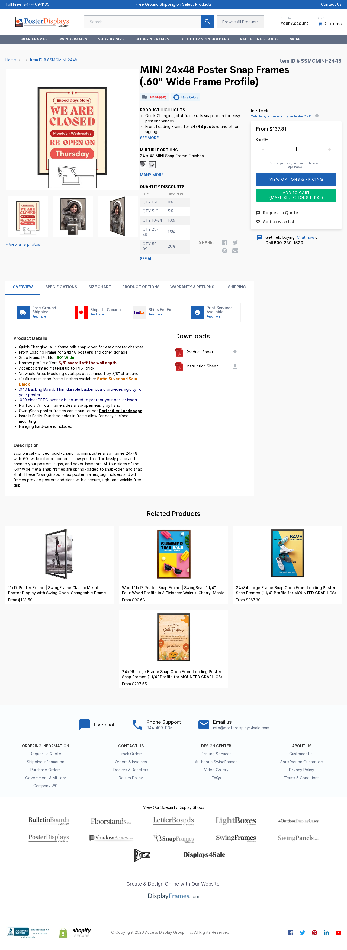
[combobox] (149, 21)
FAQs (216, 778)
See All (147, 259)
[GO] (207, 21)
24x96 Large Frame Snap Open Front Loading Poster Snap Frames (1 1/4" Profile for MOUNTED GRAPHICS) (172, 674)
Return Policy (131, 778)
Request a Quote (45, 754)
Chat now (305, 237)
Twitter (302, 932)
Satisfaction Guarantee (301, 762)
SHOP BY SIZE (111, 39)
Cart (321, 18)
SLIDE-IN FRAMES (152, 39)
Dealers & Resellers (130, 770)
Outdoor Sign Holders (204, 39)
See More (149, 138)
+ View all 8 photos (22, 244)
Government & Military (45, 778)
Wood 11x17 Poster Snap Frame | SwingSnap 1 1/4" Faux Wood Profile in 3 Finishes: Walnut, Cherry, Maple (173, 590)
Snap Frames (34, 39)
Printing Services (216, 754)
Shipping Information (45, 762)
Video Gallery (216, 770)
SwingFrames (73, 39)
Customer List (301, 754)
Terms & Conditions (301, 778)
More (295, 39)
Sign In (285, 18)
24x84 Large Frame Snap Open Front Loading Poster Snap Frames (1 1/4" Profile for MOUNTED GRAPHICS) (286, 590)
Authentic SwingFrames (216, 762)
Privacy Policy (301, 770)
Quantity (262, 139)
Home (10, 60)
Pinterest (314, 932)
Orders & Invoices (131, 762)
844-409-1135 (36, 4)
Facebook (290, 932)
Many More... (153, 175)
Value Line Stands (259, 39)
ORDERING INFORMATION (45, 746)
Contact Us (331, 4)
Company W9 (45, 786)
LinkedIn (326, 932)
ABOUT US (301, 746)
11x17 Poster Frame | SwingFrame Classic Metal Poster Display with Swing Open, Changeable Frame (57, 590)
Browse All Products (240, 22)
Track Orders (131, 754)
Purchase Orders (45, 770)
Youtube (338, 932)
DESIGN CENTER (216, 746)
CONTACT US (131, 746)
